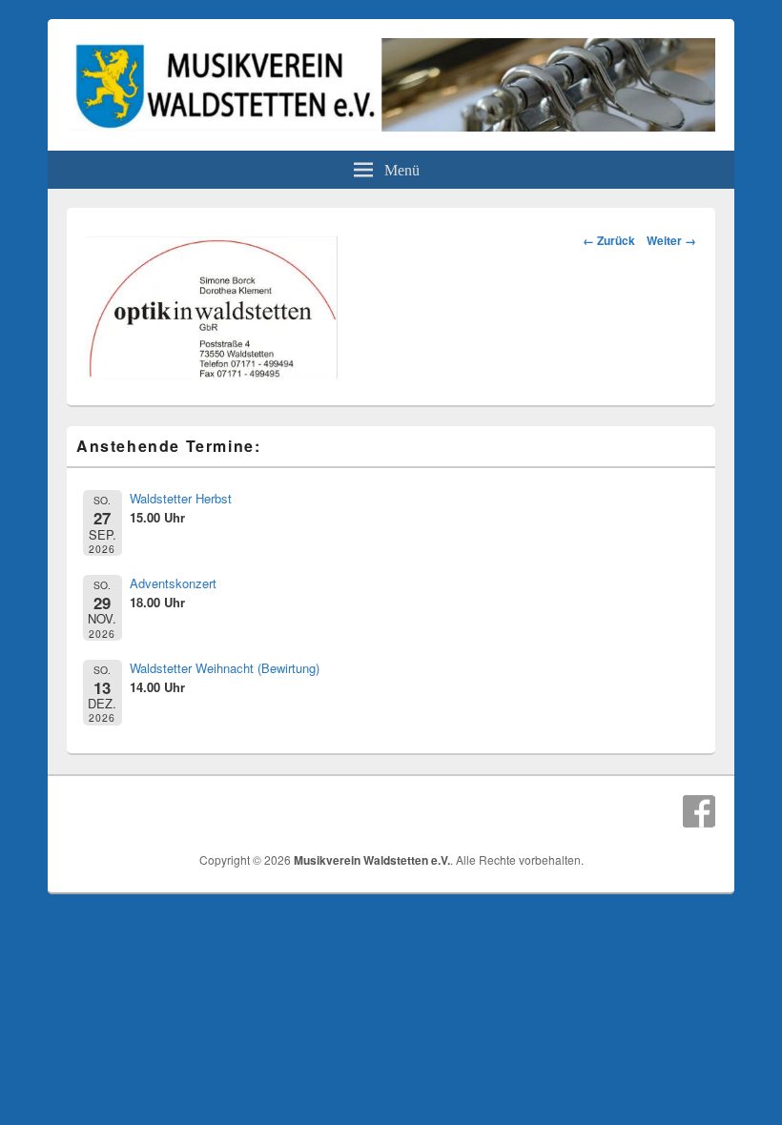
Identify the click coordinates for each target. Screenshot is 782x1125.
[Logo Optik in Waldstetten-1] (212, 373)
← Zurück (609, 240)
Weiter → (671, 240)
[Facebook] (699, 811)
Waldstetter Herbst (181, 498)
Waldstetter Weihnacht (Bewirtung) (224, 668)
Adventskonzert (173, 583)
